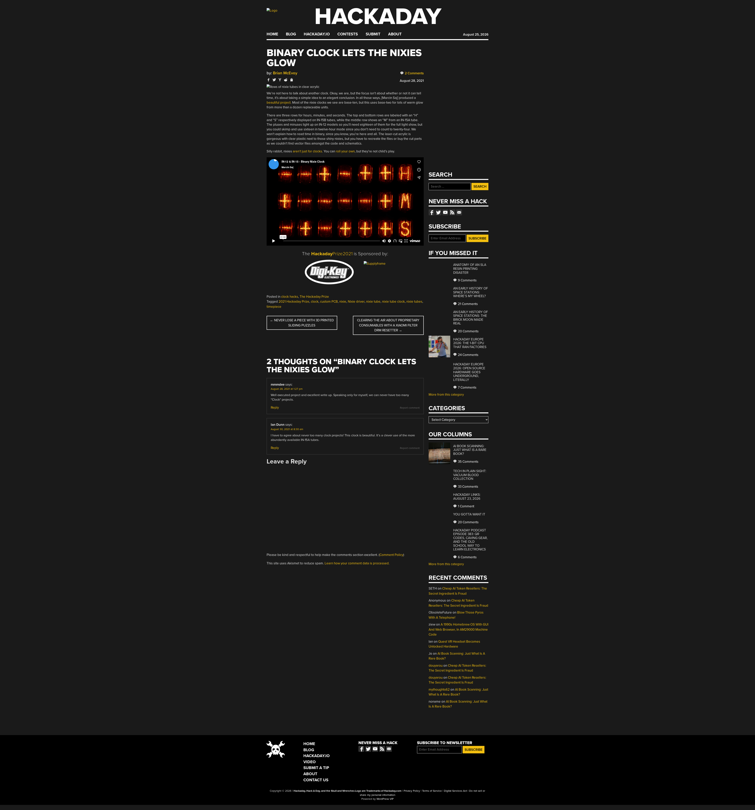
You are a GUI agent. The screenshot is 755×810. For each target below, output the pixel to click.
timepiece (274, 307)
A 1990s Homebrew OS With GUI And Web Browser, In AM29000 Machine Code (458, 629)
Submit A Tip (316, 767)
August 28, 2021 (412, 81)
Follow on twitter (438, 212)
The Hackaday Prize (314, 297)
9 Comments (467, 280)
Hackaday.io (317, 34)
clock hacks (289, 297)
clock (315, 301)
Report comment (410, 407)
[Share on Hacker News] (280, 80)
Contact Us (315, 780)
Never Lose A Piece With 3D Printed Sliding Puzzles (302, 322)
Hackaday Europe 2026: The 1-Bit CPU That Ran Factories (469, 343)
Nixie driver (356, 301)
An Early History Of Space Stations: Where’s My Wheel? (470, 292)
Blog (291, 34)
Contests (347, 34)
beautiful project (279, 102)
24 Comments (467, 355)
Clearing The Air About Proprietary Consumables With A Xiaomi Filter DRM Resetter (388, 325)
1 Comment (465, 506)
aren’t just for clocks (307, 151)
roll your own (345, 151)
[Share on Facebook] (269, 80)
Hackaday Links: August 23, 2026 (467, 497)
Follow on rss (452, 212)
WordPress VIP (385, 799)
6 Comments (467, 557)
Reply (275, 407)
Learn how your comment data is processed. (357, 563)
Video (309, 761)
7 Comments (466, 387)
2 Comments (414, 73)
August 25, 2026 (475, 34)
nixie (342, 301)
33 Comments (467, 487)
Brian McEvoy (285, 73)
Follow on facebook (432, 212)
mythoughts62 (439, 689)
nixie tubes (414, 301)
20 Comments (468, 331)
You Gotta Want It (469, 514)
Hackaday (377, 17)
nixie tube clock (393, 301)
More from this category (446, 395)
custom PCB (329, 301)
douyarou (436, 665)
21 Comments (467, 304)
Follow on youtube (445, 212)
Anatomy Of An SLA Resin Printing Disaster (469, 269)
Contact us (459, 212)
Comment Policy (391, 555)
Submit (373, 34)
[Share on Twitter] (274, 80)
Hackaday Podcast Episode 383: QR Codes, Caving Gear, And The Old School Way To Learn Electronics (470, 540)
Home (272, 34)
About (395, 34)
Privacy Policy (412, 790)
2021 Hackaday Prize (294, 301)
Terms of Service (432, 790)
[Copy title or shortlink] (291, 80)
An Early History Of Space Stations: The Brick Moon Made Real (470, 318)
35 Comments (467, 462)
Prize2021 (332, 254)
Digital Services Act (455, 790)
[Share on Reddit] (286, 80)
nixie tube (373, 301)
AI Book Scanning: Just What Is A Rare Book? (469, 450)
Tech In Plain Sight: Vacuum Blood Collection (469, 475)
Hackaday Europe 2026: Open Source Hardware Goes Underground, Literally (469, 372)
